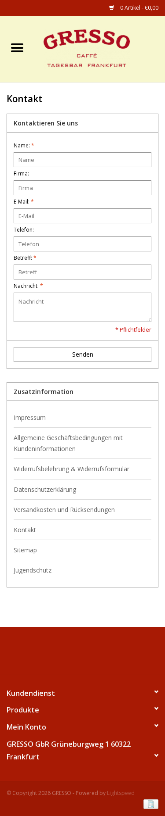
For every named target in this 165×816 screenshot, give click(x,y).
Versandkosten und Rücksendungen (64, 509)
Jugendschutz (32, 570)
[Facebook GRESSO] (75, 654)
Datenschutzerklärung (45, 489)
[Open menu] (17, 47)
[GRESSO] (100, 48)
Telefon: (24, 229)
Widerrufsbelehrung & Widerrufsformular (71, 469)
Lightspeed (121, 793)
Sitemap (25, 550)
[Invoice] (149, 804)
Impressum (30, 417)
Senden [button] (82, 354)
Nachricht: (28, 286)
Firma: (21, 173)
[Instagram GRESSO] (91, 654)
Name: (24, 145)
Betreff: (25, 257)
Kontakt (25, 530)
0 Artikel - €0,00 (138, 7)
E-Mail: (24, 201)
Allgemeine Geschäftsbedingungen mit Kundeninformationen (68, 443)
